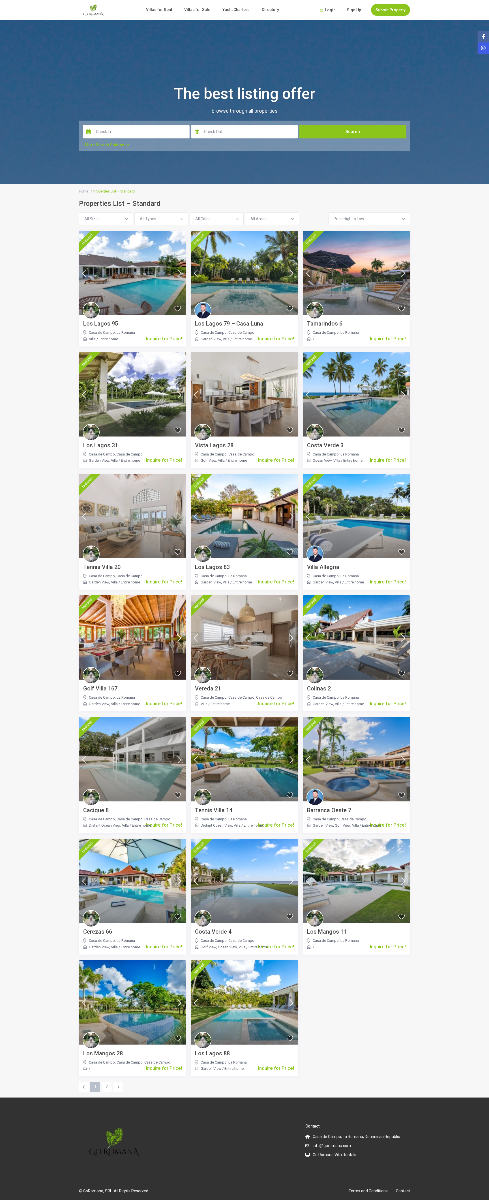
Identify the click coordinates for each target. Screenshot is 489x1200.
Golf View (208, 460)
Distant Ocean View (104, 825)
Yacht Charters (236, 9)
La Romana (126, 332)
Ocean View (322, 460)
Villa (92, 339)
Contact (403, 1191)
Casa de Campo (102, 332)
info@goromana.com (332, 1145)
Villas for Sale (197, 9)
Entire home (108, 339)
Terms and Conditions (368, 1191)
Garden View (211, 339)
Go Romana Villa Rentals (334, 1154)
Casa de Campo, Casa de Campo (227, 697)
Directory (270, 9)
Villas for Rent (159, 9)
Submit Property (391, 10)
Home (83, 191)
